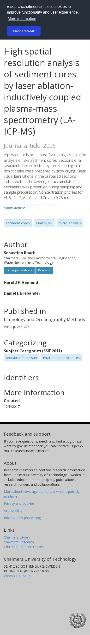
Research (44, 270)
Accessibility (13, 510)
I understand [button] (23, 31)
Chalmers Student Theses (24, 546)
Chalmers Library (17, 537)
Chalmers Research (19, 542)
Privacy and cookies (19, 503)
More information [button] (22, 19)
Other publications (19, 270)
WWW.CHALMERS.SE (20, 576)
